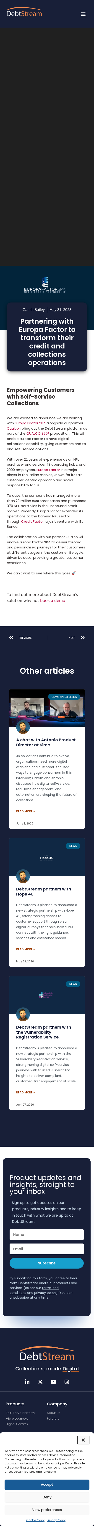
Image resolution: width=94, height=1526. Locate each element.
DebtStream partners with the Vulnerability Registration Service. (43, 1032)
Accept (47, 1484)
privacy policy (45, 1292)
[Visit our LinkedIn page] (27, 1381)
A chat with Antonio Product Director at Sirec (46, 742)
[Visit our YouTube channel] (53, 1381)
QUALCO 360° (37, 433)
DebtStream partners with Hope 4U (43, 891)
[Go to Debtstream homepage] (24, 11)
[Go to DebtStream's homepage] (47, 1353)
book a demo (52, 601)
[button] (83, 14)
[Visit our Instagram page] (67, 1381)
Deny (47, 1497)
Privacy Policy (56, 1520)
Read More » (25, 811)
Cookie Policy (35, 1520)
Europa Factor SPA (30, 423)
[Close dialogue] (83, 1440)
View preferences (47, 1509)
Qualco (13, 428)
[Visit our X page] (40, 1381)
